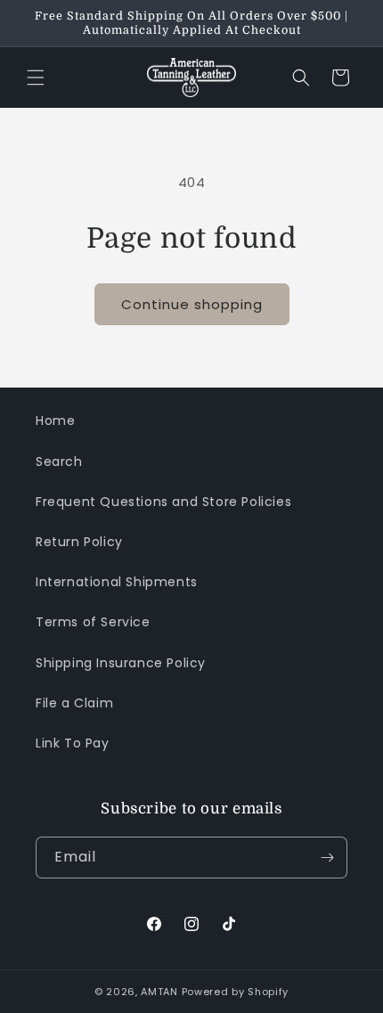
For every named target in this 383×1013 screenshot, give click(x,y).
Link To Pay (73, 743)
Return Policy (79, 542)
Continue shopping (192, 304)
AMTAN (159, 991)
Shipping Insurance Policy (121, 663)
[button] (35, 77)
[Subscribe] (326, 857)
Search (59, 461)
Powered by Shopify (235, 991)
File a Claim (74, 703)
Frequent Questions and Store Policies (163, 502)
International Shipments (117, 582)
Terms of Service (93, 622)
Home (55, 420)
